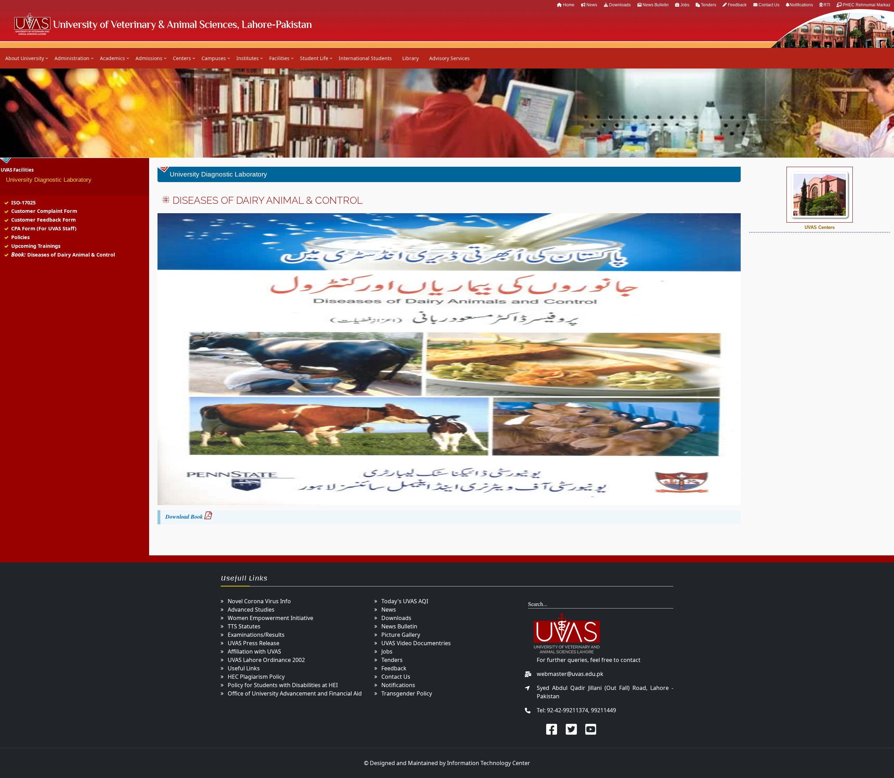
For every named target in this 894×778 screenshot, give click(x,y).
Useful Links (244, 668)
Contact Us (769, 4)
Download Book (184, 516)
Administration (71, 58)
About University (24, 58)
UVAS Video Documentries (416, 643)
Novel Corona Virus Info (259, 601)
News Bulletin (656, 4)
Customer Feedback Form (43, 219)
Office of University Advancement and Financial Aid (295, 693)
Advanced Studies (251, 609)
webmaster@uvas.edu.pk (570, 674)
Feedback (737, 4)
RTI (826, 4)
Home (568, 4)
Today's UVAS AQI (404, 601)
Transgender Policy (406, 693)
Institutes (247, 58)
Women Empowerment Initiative (270, 618)
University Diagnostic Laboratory (48, 180)
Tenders (708, 4)
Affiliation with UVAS (254, 651)
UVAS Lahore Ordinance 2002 (266, 660)
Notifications (802, 4)
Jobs (684, 4)
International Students (365, 58)
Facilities (279, 58)
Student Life (314, 58)
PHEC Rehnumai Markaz (866, 4)
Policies (20, 237)
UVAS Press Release (253, 643)
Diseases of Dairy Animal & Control (71, 254)
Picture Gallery (400, 635)
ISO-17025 (23, 202)
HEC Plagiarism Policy (256, 676)
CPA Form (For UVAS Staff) (43, 228)
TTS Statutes (244, 626)
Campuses (213, 58)
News (591, 4)
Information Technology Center (488, 763)
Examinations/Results (256, 635)
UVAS (162, 24)
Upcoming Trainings (35, 246)
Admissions (148, 58)
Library (410, 58)
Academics (112, 58)
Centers (182, 58)
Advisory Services (449, 58)
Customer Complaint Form (44, 211)
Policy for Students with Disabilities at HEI (283, 685)
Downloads (619, 4)
